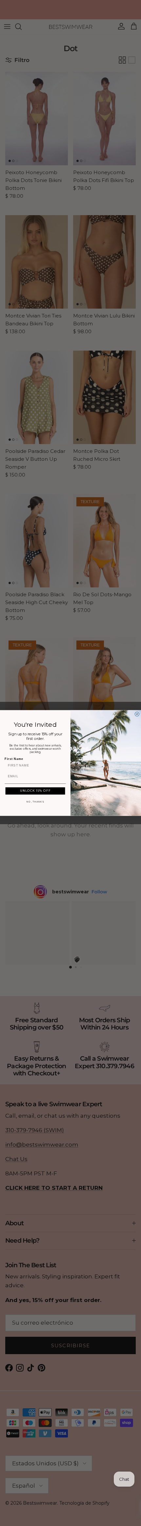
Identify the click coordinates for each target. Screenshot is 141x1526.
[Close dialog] (137, 714)
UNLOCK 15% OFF (35, 790)
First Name (14, 759)
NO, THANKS (35, 801)
